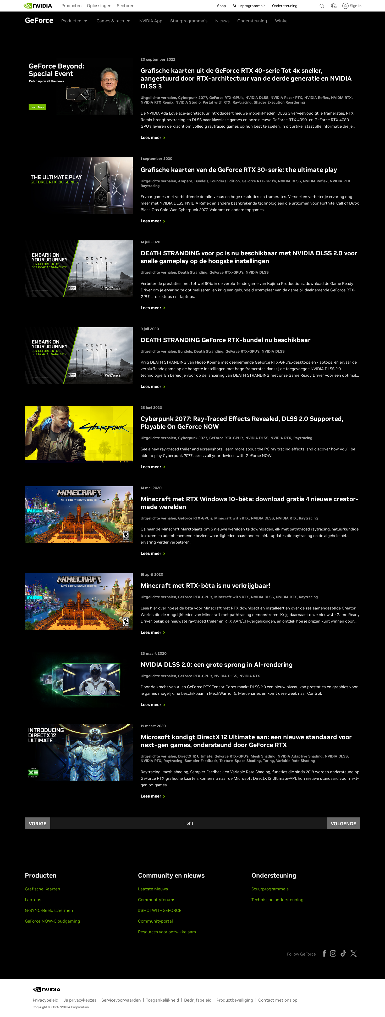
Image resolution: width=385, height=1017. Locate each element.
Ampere (185, 181)
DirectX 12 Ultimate (195, 756)
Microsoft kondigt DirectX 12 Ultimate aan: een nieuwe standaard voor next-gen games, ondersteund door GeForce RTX (246, 741)
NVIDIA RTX (341, 97)
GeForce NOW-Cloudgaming (52, 921)
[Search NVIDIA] (322, 4)
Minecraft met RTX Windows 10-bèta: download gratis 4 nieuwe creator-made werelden (250, 503)
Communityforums (156, 899)
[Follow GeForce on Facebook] (324, 953)
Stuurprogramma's (188, 20)
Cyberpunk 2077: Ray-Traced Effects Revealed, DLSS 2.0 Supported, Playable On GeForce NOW (242, 423)
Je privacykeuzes (79, 1000)
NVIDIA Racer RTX (286, 97)
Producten (72, 5)
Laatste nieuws (153, 888)
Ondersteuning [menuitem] (284, 5)
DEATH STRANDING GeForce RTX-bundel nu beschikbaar (226, 340)
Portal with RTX (216, 102)
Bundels (201, 181)
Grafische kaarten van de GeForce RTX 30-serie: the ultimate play (239, 170)
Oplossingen (99, 5)
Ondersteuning (252, 20)
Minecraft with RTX (231, 518)
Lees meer (151, 137)
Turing (268, 760)
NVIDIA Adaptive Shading (300, 756)
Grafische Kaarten (42, 888)
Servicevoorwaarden (121, 1000)
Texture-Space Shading (240, 760)
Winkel (282, 20)
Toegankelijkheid (162, 1000)
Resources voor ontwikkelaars (167, 931)
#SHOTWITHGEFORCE (159, 910)
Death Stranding (192, 272)
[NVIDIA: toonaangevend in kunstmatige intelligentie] (38, 6)
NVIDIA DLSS (256, 97)
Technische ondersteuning (277, 899)
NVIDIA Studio (188, 102)
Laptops (33, 899)
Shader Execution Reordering (279, 102)
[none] (322, 3)
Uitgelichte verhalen (158, 97)
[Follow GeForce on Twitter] (353, 953)
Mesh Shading (263, 756)
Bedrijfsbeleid (198, 1000)
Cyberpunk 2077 (192, 97)
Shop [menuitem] (221, 5)
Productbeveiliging (235, 1000)
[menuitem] (71, 5)
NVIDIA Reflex (316, 97)
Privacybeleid (45, 1000)
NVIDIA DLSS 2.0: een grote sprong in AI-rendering (217, 664)
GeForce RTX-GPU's (226, 97)
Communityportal (155, 921)
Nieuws (222, 20)
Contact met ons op (278, 1000)
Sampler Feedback (201, 760)
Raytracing (242, 102)
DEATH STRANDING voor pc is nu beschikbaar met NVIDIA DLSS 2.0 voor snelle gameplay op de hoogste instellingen (249, 257)
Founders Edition (225, 181)
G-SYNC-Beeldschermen (49, 910)
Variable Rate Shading (295, 760)
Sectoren (126, 5)
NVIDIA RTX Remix (157, 102)
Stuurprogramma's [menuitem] (249, 5)
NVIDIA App (150, 20)
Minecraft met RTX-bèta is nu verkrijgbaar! (206, 585)
